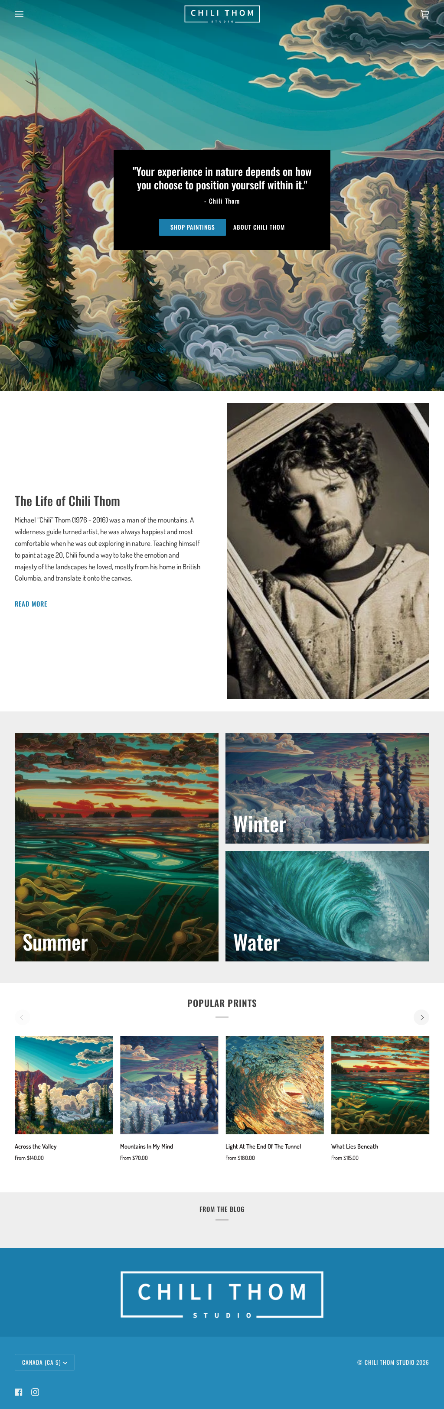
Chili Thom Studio (390, 1362)
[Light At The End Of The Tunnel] (274, 1085)
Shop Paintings (192, 227)
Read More (31, 603)
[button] (222, 1268)
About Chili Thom (259, 227)
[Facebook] (19, 1392)
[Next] (421, 1017)
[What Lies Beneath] (380, 1085)
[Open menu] (28, 14)
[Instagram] (35, 1392)
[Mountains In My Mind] (169, 1085)
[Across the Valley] (64, 1085)
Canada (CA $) (41, 1362)
